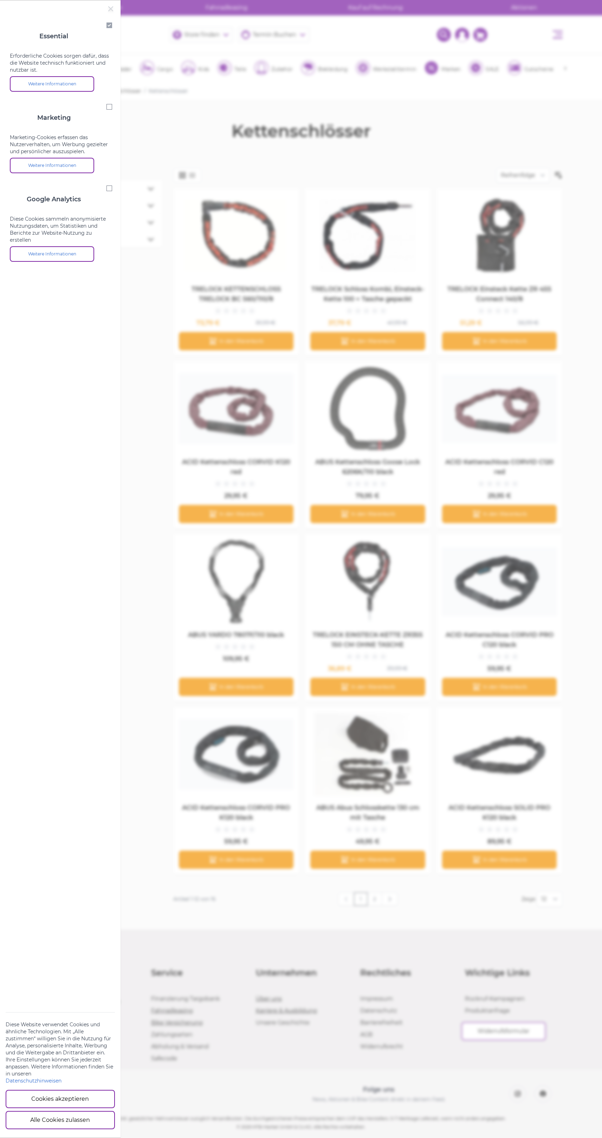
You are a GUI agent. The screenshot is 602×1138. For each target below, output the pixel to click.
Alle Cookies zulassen (60, 1120)
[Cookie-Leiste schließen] (110, 9)
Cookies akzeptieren (60, 1098)
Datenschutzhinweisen (34, 1081)
